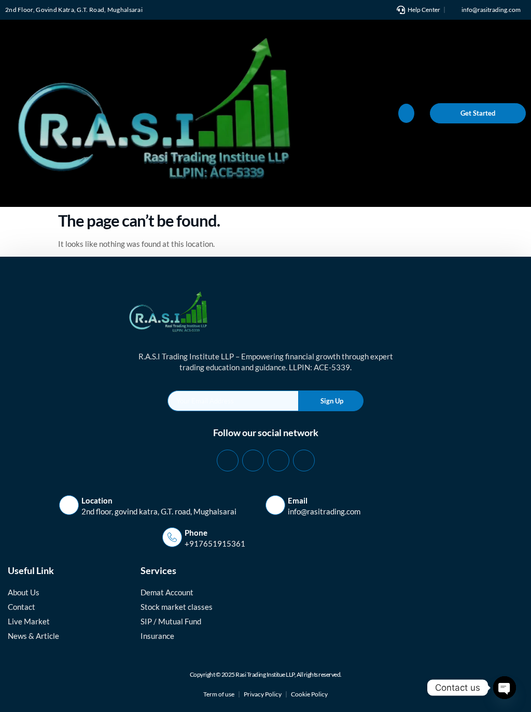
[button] (406, 113)
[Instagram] (278, 460)
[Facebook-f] (228, 460)
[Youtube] (304, 460)
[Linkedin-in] (253, 460)
